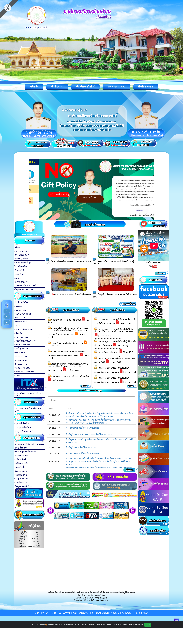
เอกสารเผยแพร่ (20, 352)
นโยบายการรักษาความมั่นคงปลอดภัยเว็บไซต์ (70, 613)
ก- (7, 311)
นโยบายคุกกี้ (127, 613)
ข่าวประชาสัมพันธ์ (85, 86)
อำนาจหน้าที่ (19, 270)
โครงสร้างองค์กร (20, 266)
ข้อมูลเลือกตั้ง (19, 467)
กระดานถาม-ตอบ (116, 86)
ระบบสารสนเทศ (20, 360)
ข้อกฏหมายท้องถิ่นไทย (23, 486)
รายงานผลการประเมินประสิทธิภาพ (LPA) (27, 409)
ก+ (7, 322)
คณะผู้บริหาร (19, 274)
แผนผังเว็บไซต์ (142, 613)
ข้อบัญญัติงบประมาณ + (23, 314)
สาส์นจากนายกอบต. (21, 251)
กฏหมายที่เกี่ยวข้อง (21, 423)
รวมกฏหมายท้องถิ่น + (22, 427)
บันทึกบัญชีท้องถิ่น (21, 471)
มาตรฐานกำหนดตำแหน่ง (23, 431)
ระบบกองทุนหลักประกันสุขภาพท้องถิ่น (29, 444)
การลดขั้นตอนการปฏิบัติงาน (25, 341)
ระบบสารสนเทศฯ (21, 455)
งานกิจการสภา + (20, 321)
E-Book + (18, 375)
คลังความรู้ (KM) (20, 356)
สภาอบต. (17, 278)
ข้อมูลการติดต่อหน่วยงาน (23, 289)
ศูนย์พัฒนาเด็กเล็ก (21, 463)
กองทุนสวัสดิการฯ (21, 478)
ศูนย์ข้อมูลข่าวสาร (21, 348)
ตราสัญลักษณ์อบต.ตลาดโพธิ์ (25, 285)
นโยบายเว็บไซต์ (41, 613)
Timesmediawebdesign (101, 600)
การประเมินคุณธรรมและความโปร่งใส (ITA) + (28, 394)
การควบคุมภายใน (21, 337)
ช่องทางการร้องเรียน (22, 368)
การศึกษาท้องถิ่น (20, 459)
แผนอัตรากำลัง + (20, 310)
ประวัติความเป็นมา (21, 255)
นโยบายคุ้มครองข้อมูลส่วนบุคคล (105, 613)
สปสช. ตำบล (19, 333)
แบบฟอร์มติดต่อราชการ (23, 329)
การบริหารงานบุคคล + (22, 344)
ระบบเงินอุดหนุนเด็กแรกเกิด (25, 451)
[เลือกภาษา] (6, 305)
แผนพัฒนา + (19, 306)
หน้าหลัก (34, 86)
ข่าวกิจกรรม (57, 86)
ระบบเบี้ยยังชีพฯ (20, 448)
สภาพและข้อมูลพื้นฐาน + (24, 262)
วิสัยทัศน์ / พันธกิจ (21, 258)
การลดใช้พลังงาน (20, 482)
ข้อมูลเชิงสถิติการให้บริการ (24, 371)
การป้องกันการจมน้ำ (153, 262)
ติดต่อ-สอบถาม (145, 86)
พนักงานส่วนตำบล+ (22, 282)
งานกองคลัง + (19, 317)
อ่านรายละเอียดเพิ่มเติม (135, 625)
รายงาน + (18, 325)
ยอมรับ (147, 625)
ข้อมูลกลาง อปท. (20, 475)
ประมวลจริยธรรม (20, 364)
